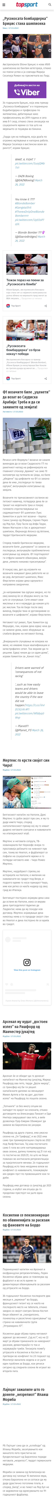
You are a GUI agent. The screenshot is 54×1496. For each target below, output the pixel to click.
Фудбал (6, 770)
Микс (5, 28)
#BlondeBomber (25, 203)
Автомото (7, 411)
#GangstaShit (23, 207)
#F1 (27, 709)
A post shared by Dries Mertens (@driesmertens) (27, 1001)
